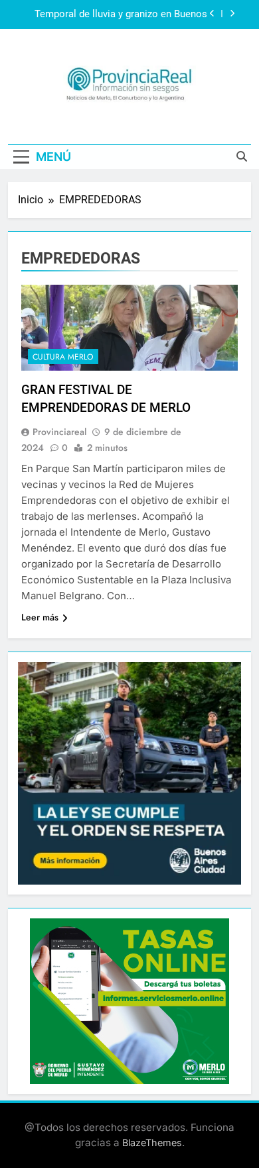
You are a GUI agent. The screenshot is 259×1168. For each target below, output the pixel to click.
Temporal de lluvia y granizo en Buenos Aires (121, 14)
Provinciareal (59, 431)
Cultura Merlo (63, 357)
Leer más (39, 617)
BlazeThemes (152, 1142)
